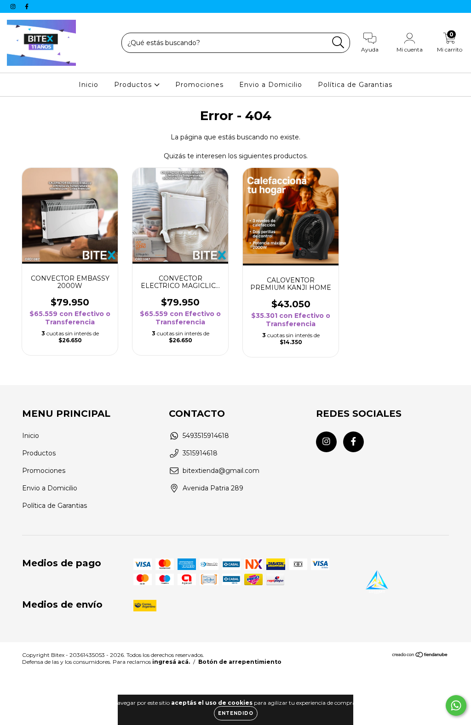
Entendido (235, 713)
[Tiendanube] (420, 655)
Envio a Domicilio (270, 85)
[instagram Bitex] (14, 6)
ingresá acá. (171, 661)
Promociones (199, 85)
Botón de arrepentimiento (239, 661)
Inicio (88, 85)
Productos (134, 85)
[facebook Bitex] (27, 6)
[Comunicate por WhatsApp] (456, 705)
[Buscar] (338, 42)
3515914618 (200, 453)
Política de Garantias (355, 85)
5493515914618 (206, 436)
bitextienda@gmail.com (221, 470)
